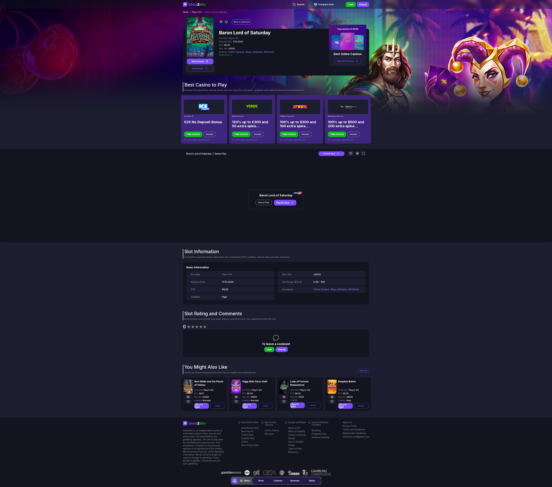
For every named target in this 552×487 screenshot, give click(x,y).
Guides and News (297, 422)
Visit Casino (197, 61)
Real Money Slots (250, 428)
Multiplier (342, 289)
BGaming (316, 430)
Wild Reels (269, 52)
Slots (261, 480)
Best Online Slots (250, 422)
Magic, (249, 52)
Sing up (363, 4)
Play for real (199, 406)
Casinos (278, 480)
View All (363, 371)
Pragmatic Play (319, 434)
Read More (224, 55)
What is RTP (294, 428)
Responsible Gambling (354, 433)
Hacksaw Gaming (320, 437)
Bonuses (295, 480)
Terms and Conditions (354, 429)
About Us (347, 422)
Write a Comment (241, 22)
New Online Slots (250, 445)
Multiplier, (258, 52)
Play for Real (329, 154)
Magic (334, 289)
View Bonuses (361, 88)
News (312, 480)
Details (209, 134)
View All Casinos (345, 61)
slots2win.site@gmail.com (356, 436)
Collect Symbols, (236, 52)
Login (350, 4)
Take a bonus (193, 134)
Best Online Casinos (270, 423)
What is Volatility (296, 431)
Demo (217, 406)
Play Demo (197, 68)
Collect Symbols (321, 289)
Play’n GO (196, 12)
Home (185, 12)
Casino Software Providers (320, 423)
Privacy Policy (350, 426)
